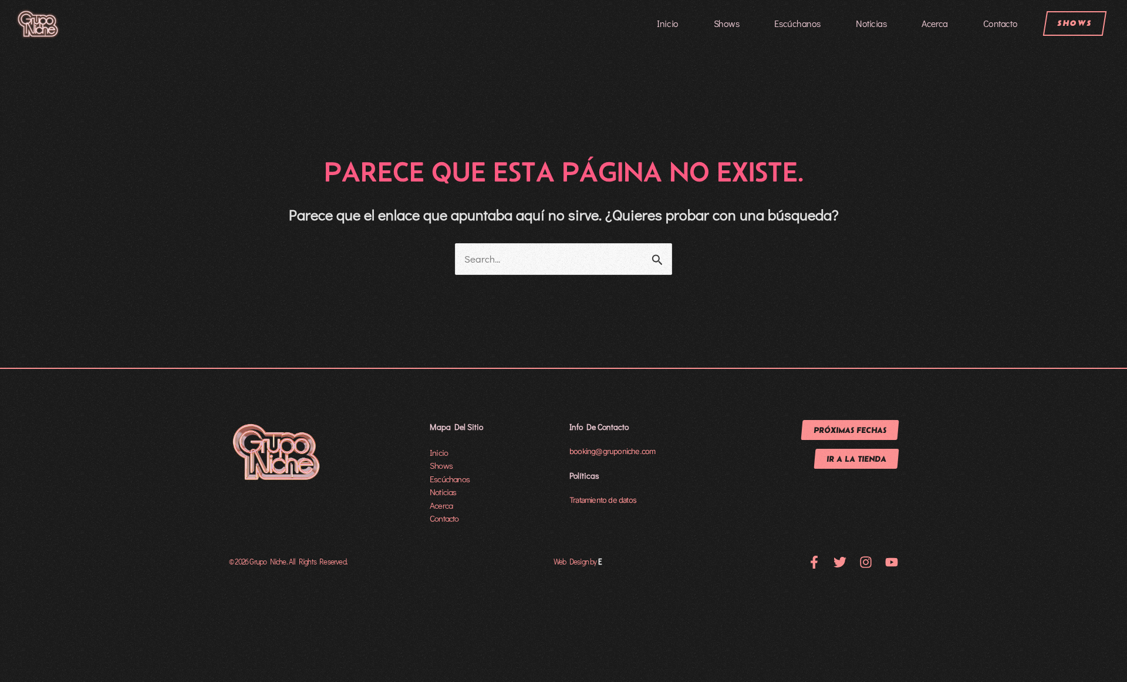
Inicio (667, 23)
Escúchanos (797, 23)
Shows (727, 23)
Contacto (1000, 23)
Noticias (871, 23)
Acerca (934, 23)
